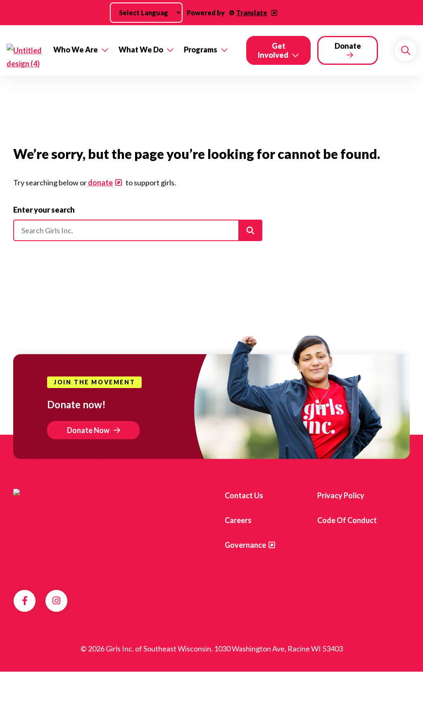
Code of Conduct (347, 520)
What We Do (141, 49)
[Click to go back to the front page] (24, 57)
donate (100, 182)
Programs (200, 49)
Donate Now (88, 430)
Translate (251, 13)
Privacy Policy (340, 495)
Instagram (56, 600)
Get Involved (273, 50)
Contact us (244, 495)
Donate (348, 45)
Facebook (24, 600)
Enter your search (44, 209)
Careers (238, 520)
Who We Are (75, 49)
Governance (245, 544)
